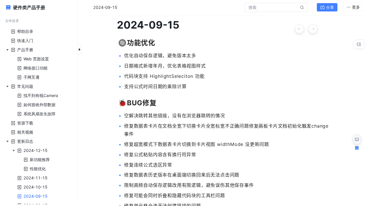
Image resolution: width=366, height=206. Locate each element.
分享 (330, 7)
